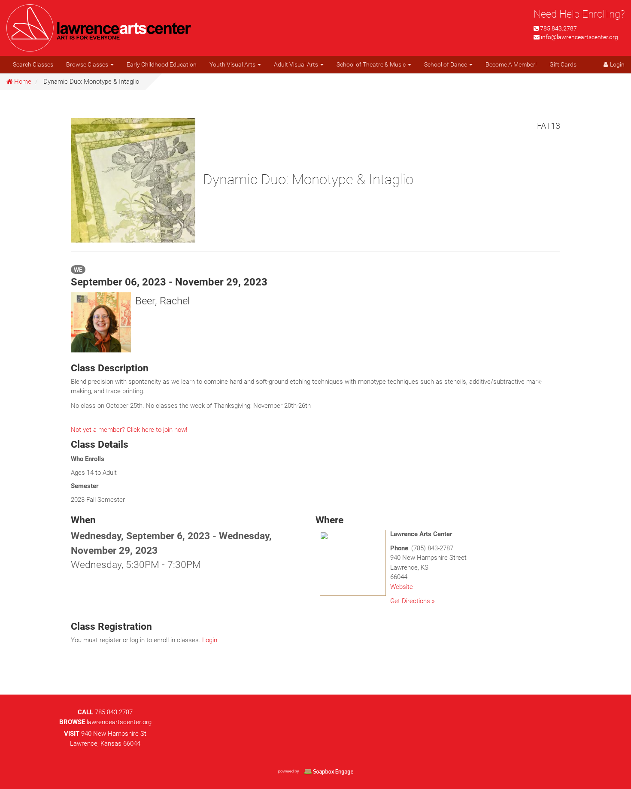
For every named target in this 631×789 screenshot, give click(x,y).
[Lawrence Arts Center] (98, 26)
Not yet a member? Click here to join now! (129, 430)
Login (209, 640)
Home (21, 81)
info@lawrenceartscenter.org (579, 36)
